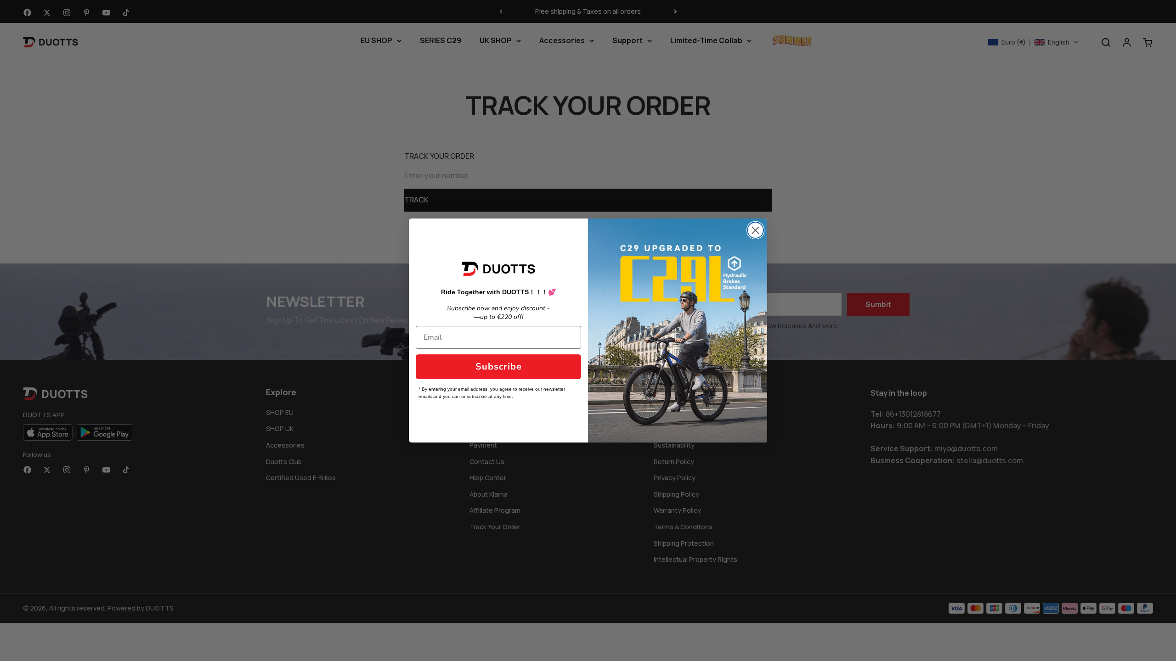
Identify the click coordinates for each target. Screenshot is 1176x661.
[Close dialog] (755, 230)
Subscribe (498, 366)
